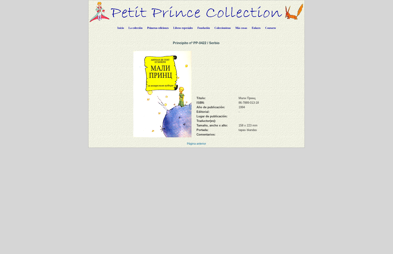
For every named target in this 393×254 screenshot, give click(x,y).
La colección (135, 28)
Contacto (270, 28)
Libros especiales (183, 28)
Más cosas (241, 28)
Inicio (120, 28)
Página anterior (196, 143)
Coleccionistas (222, 28)
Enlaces (256, 28)
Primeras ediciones (158, 28)
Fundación (203, 28)
